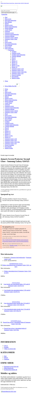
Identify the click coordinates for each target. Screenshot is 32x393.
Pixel (6, 40)
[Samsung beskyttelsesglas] (17, 257)
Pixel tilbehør (8, 45)
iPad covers (8, 19)
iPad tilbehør (8, 22)
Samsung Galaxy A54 (18, 68)
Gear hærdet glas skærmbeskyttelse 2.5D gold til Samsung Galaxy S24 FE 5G (17, 291)
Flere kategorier (9, 48)
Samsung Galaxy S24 (17, 70)
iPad (6, 17)
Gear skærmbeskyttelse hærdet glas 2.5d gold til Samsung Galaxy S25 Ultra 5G (17, 310)
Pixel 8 (14, 58)
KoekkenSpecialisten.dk (10, 369)
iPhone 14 (14, 62)
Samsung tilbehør (9, 36)
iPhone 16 (14, 67)
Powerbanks (15, 76)
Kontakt (6, 347)
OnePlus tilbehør (16, 56)
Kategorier (4, 14)
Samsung (7, 31)
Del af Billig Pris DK (10, 86)
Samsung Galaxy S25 (17, 73)
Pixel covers (8, 42)
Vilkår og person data (10, 348)
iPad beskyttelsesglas (10, 20)
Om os (6, 345)
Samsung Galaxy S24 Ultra (19, 72)
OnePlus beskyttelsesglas (18, 54)
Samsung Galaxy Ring (11, 39)
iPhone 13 (14, 61)
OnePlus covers (16, 53)
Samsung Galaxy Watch (11, 37)
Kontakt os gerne (13, 245)
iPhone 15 (14, 64)
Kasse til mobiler (16, 75)
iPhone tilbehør (9, 28)
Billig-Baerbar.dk (8, 368)
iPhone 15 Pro (15, 65)
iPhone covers (9, 25)
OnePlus (14, 51)
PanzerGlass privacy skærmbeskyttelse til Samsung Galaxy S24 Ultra (15, 329)
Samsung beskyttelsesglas (12, 34)
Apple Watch (8, 30)
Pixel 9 (14, 59)
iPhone (7, 23)
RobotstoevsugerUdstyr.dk (11, 366)
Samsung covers (9, 33)
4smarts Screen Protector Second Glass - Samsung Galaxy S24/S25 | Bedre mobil (15, 3)
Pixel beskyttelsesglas (11, 44)
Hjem (6, 81)
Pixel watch (8, 47)
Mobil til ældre (16, 78)
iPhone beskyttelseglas (11, 26)
